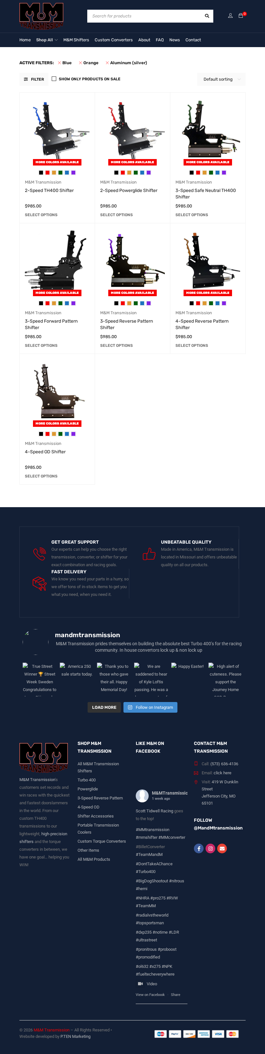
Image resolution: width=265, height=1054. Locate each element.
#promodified (148, 957)
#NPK (167, 966)
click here (222, 772)
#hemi (141, 888)
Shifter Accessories (96, 816)
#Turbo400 (145, 871)
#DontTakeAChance (154, 863)
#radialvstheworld (152, 915)
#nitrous (176, 880)
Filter (37, 79)
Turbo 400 (87, 780)
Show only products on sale (90, 79)
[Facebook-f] (199, 848)
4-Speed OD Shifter (45, 452)
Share (175, 995)
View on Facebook (150, 995)
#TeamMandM (149, 854)
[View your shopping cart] (240, 16)
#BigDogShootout (152, 880)
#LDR (174, 932)
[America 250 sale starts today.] (77, 680)
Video (152, 983)
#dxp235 (144, 932)
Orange (91, 62)
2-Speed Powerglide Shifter (128, 190)
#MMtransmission (152, 829)
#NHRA (142, 898)
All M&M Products (94, 859)
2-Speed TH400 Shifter (49, 190)
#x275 (155, 966)
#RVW (172, 898)
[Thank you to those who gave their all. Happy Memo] (114, 680)
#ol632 (142, 966)
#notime (160, 932)
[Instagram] (210, 848)
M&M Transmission (43, 182)
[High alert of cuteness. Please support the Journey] (225, 680)
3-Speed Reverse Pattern (100, 798)
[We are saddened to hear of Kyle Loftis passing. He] (151, 680)
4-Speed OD (89, 807)
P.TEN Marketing (75, 1036)
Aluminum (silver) (128, 62)
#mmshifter (146, 837)
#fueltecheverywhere (155, 974)
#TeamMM (146, 905)
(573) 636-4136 (224, 763)
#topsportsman (150, 922)
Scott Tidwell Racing (155, 810)
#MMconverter (171, 837)
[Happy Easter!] (188, 680)
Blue (67, 62)
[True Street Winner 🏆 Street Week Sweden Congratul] (40, 680)
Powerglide (88, 789)
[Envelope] (222, 848)
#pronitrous (146, 949)
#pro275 (157, 898)
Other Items (88, 850)
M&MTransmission (171, 793)
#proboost (167, 949)
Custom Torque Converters (102, 841)
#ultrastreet (146, 940)
